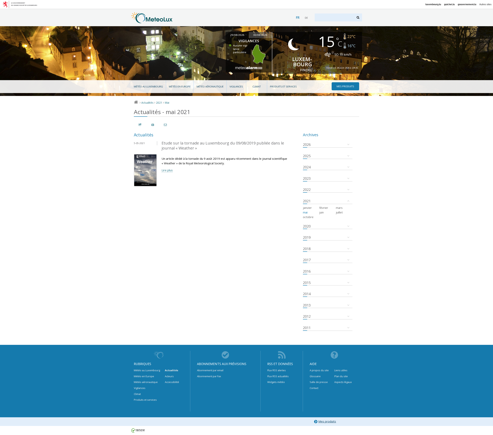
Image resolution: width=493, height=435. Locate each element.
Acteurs (169, 376)
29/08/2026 (237, 35)
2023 (307, 178)
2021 (159, 102)
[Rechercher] (358, 17)
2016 (307, 271)
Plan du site (341, 376)
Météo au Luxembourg (148, 86)
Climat (256, 86)
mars (339, 208)
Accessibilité (172, 382)
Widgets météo (276, 382)
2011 (307, 327)
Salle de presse (319, 382)
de (306, 17)
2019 (307, 237)
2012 (307, 316)
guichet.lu (449, 4)
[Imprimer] (153, 124)
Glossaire (315, 376)
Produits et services (283, 86)
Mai (167, 102)
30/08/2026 (260, 35)
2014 (307, 293)
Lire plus (167, 170)
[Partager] (140, 124)
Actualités (147, 102)
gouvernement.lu (467, 4)
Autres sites (485, 4)
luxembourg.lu (433, 4)
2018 (307, 248)
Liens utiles (340, 370)
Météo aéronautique (210, 86)
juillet (339, 212)
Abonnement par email (210, 370)
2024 (307, 167)
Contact (314, 388)
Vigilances (236, 86)
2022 (307, 189)
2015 (307, 282)
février (323, 208)
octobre (308, 217)
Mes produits (327, 421)
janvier (307, 208)
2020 (307, 226)
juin (321, 212)
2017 (307, 260)
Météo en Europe (180, 86)
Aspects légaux (343, 382)
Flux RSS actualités (278, 376)
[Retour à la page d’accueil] (152, 21)
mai (305, 212)
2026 (307, 144)
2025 (307, 156)
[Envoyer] (165, 124)
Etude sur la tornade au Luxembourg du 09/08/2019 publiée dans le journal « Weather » (223, 145)
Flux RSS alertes (276, 370)
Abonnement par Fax (209, 376)
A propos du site (319, 370)
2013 (307, 305)
